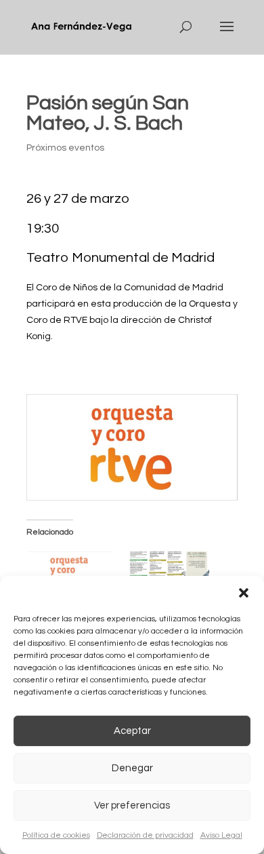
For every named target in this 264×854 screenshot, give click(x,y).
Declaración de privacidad (145, 835)
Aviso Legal (221, 835)
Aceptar (132, 731)
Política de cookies (56, 835)
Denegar (132, 768)
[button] (243, 593)
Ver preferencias (132, 805)
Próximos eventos (65, 148)
